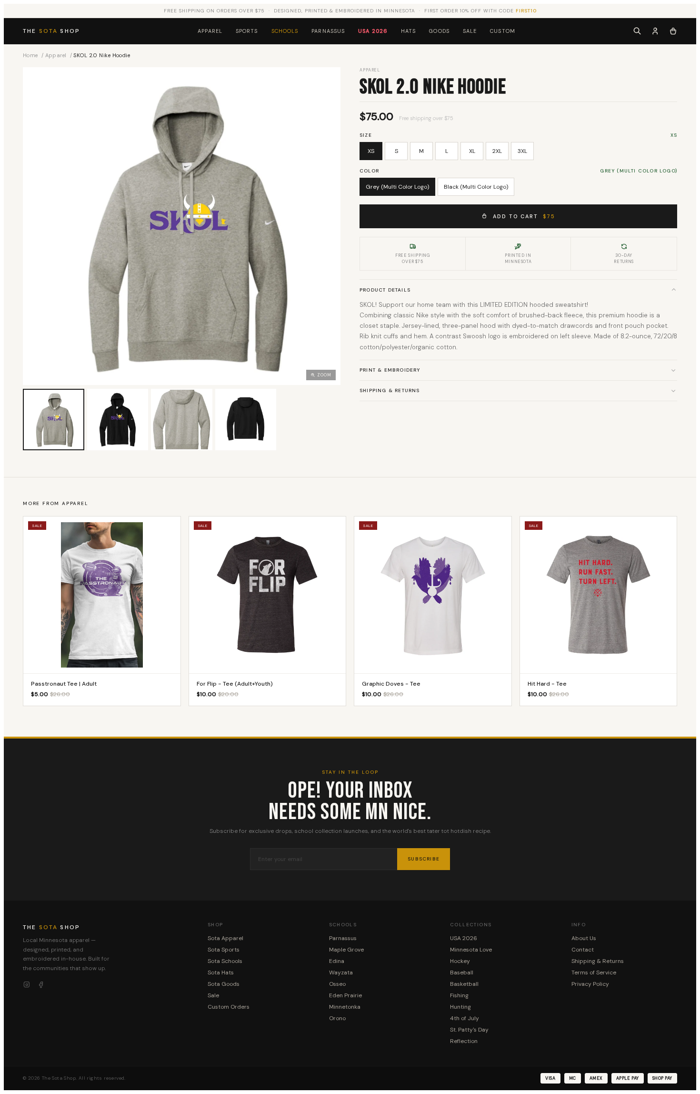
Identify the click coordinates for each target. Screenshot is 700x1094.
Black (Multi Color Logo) (476, 187)
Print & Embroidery (390, 370)
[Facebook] (41, 985)
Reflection (464, 1041)
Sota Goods (224, 984)
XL (472, 151)
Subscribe (424, 859)
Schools (285, 31)
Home (30, 55)
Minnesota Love (471, 949)
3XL (522, 151)
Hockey (460, 961)
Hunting (460, 1007)
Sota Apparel (225, 938)
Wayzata (341, 972)
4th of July (464, 1018)
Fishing (459, 995)
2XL (497, 151)
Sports (247, 31)
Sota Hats (221, 972)
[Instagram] (26, 985)
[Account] (655, 31)
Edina (336, 961)
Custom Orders (229, 1007)
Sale (470, 31)
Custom (502, 31)
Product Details (385, 289)
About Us (583, 938)
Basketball (464, 984)
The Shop (51, 31)
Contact (582, 949)
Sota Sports (224, 949)
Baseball (461, 972)
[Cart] (673, 31)
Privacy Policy (590, 984)
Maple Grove (346, 949)
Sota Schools (225, 961)
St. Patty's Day (469, 1029)
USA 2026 (373, 31)
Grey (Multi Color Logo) (397, 187)
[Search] (637, 31)
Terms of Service (593, 972)
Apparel (210, 31)
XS (371, 151)
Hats (408, 31)
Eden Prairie (345, 995)
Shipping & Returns (390, 390)
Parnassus (328, 31)
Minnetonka (344, 1007)
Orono (337, 1018)
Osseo (337, 984)
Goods (439, 31)
